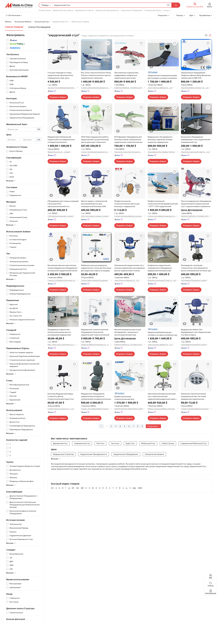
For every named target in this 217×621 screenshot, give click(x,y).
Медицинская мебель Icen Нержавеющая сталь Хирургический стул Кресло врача (196, 332)
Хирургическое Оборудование (131, 10)
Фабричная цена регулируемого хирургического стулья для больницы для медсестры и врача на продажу (96, 268)
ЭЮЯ (140, 488)
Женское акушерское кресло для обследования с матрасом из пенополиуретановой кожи (127, 332)
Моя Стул (100, 443)
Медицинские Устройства (84, 10)
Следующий (152, 426)
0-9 (52, 488)
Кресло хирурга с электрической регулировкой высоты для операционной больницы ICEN (94, 204)
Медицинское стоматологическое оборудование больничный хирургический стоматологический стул (95, 332)
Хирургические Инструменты (63, 10)
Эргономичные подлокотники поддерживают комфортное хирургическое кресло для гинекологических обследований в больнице (128, 75)
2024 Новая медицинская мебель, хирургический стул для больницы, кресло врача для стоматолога (95, 139)
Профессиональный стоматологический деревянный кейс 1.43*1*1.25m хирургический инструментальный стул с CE (163, 204)
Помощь (179, 15)
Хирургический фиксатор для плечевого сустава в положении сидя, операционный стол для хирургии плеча (163, 333)
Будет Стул (130, 443)
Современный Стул (82, 443)
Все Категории (14, 15)
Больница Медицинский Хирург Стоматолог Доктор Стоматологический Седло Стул (61, 396)
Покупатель (162, 15)
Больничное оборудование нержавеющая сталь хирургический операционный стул (195, 139)
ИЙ (82, 488)
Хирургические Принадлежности (107, 10)
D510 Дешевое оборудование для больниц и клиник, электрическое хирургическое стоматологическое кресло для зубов (128, 139)
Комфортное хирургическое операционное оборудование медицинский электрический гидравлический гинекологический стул (162, 268)
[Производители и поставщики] (18, 5)
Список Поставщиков (39, 26)
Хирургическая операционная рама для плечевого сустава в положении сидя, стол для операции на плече (162, 76)
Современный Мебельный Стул (194, 443)
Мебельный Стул (148, 443)
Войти (209, 6)
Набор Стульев (168, 443)
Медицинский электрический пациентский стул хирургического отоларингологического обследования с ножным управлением (61, 139)
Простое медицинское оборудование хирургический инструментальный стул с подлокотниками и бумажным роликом (196, 204)
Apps (191, 15)
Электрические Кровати (152, 10)
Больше (54, 459)
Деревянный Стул (60, 443)
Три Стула (115, 443)
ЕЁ (73, 488)
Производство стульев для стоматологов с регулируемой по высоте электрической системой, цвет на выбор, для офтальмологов (196, 268)
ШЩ (134, 488)
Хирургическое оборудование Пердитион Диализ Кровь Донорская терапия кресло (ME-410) (196, 75)
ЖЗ (77, 488)
